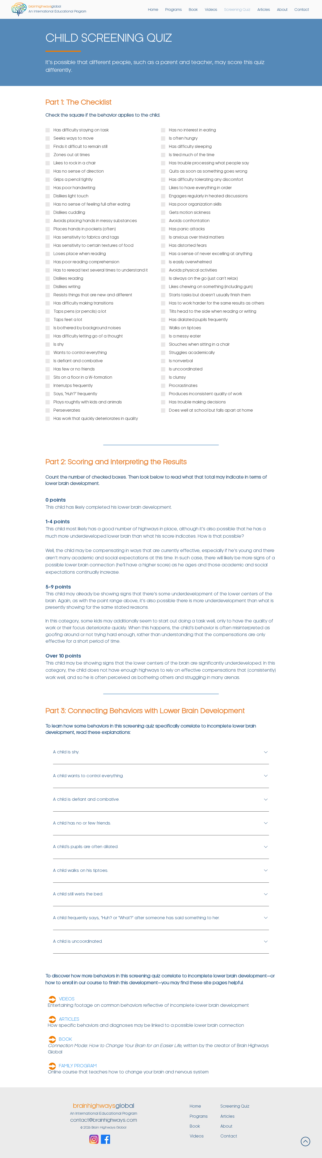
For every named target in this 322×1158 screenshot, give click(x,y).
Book (195, 1126)
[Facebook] (105, 1139)
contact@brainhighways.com (103, 1120)
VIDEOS (66, 999)
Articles (227, 1116)
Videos (197, 1136)
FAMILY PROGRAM (78, 1066)
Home (195, 1106)
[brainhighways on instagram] (94, 1139)
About (226, 1126)
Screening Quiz (234, 1106)
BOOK (65, 1039)
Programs (199, 1116)
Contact (228, 1136)
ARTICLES (69, 1019)
